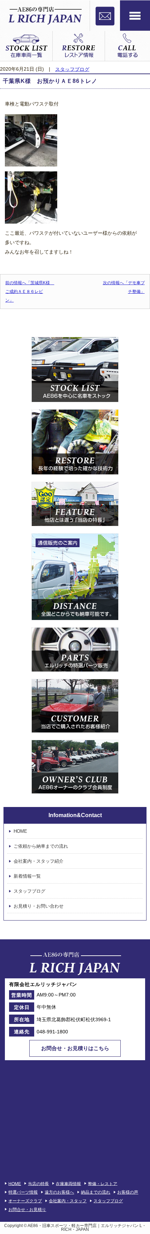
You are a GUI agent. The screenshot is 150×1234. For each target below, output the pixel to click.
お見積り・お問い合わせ (38, 906)
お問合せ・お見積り (27, 1209)
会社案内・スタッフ (68, 1200)
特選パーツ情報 (23, 1192)
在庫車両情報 (68, 1183)
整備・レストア (102, 1183)
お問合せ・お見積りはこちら (75, 1048)
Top (144, 1228)
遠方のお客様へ (59, 1192)
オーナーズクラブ (25, 1200)
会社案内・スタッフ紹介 (38, 861)
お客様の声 (127, 1192)
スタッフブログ (72, 69)
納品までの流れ (95, 1192)
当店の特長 (38, 1183)
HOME (20, 831)
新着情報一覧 (27, 876)
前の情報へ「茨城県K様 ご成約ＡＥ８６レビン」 (29, 291)
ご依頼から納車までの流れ (41, 846)
